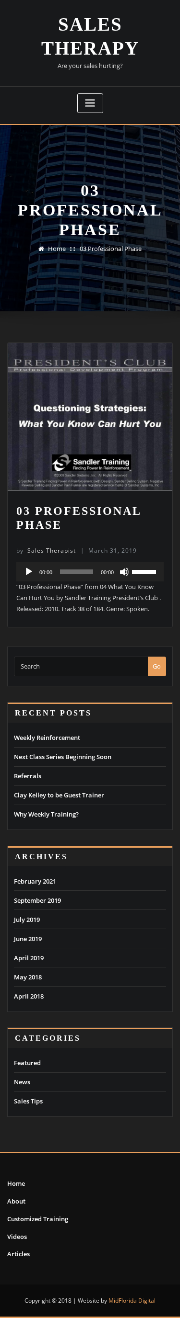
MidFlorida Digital (132, 1300)
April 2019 (29, 958)
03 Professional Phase (111, 248)
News (22, 1082)
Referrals (27, 776)
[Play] (29, 572)
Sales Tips (28, 1101)
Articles (18, 1254)
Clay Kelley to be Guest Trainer (59, 795)
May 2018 (28, 977)
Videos (17, 1236)
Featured (27, 1062)
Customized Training (37, 1219)
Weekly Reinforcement (47, 737)
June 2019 (28, 938)
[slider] (145, 570)
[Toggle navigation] (90, 103)
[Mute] (124, 572)
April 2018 (29, 996)
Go (157, 666)
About (16, 1201)
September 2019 (37, 900)
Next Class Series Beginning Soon (62, 756)
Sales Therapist (46, 550)
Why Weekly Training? (46, 814)
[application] (90, 571)
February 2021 (35, 881)
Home (57, 248)
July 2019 (27, 919)
